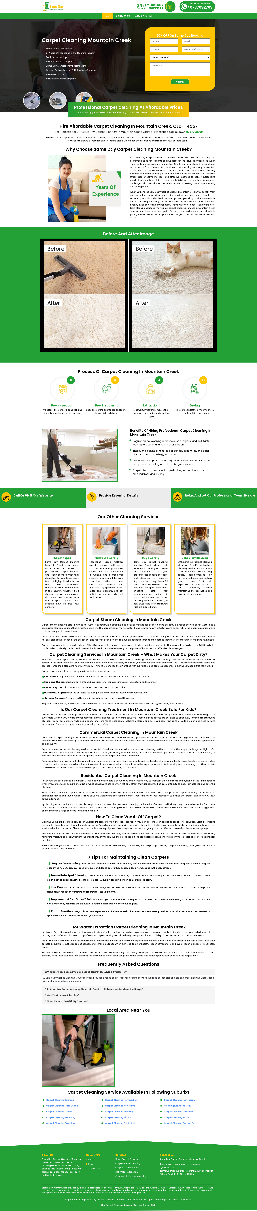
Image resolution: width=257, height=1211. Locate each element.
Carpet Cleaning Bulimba (60, 1100)
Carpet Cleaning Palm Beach (62, 1105)
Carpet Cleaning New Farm (120, 1105)
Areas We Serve (143, 16)
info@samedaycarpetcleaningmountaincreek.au (187, 1170)
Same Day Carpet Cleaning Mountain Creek (108, 1199)
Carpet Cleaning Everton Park (180, 1123)
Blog (90, 1164)
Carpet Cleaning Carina (59, 1111)
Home (108, 16)
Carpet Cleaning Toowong (60, 1117)
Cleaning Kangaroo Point (178, 1105)
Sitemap (137, 1199)
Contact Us (123, 16)
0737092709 (201, 6)
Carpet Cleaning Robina (177, 1117)
